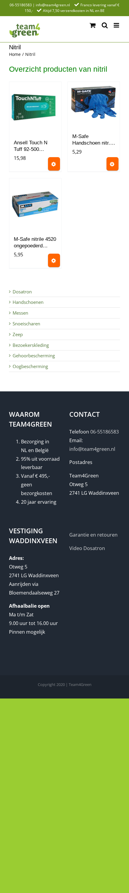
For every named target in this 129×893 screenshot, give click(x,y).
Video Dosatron (87, 548)
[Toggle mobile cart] (93, 25)
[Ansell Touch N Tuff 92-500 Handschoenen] (35, 108)
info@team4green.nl (53, 4)
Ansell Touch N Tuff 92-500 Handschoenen (30, 147)
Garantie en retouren (93, 534)
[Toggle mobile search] (105, 25)
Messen (20, 313)
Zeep (18, 334)
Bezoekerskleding (31, 345)
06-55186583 (21, 4)
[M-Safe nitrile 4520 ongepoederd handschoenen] (35, 204)
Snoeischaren (26, 324)
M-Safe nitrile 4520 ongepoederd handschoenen (35, 243)
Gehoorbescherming (34, 356)
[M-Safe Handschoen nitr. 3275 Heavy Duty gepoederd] (94, 104)
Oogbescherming (30, 366)
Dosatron (22, 292)
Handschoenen (28, 302)
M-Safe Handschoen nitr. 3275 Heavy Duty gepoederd (91, 141)
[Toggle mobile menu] (117, 25)
